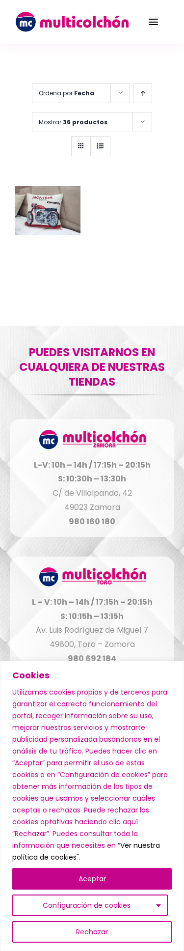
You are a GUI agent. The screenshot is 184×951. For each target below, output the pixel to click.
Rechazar (92, 932)
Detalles (48, 212)
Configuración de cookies (87, 905)
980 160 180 (92, 521)
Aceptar (92, 879)
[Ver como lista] (100, 146)
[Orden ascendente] (142, 93)
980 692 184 (92, 658)
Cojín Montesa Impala (48, 259)
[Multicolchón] (72, 15)
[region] (92, 806)
